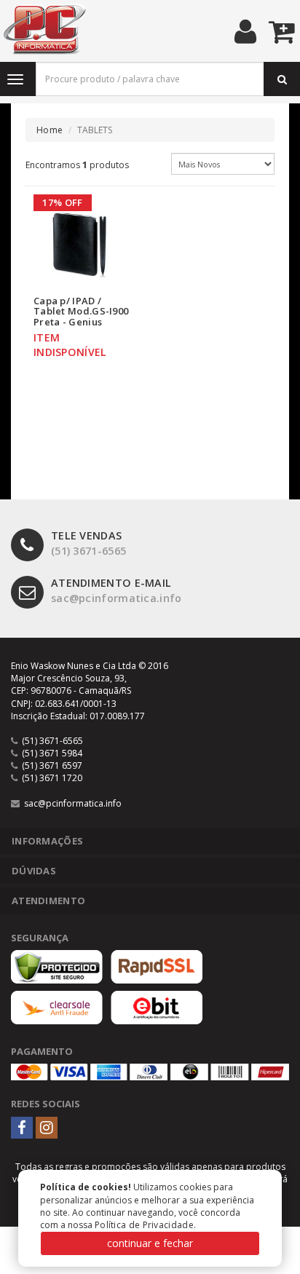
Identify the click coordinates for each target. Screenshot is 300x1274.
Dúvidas (34, 871)
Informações (47, 841)
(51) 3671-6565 (88, 543)
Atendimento (48, 900)
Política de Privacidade (144, 1225)
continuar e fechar (150, 1243)
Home (49, 130)
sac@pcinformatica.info (116, 590)
